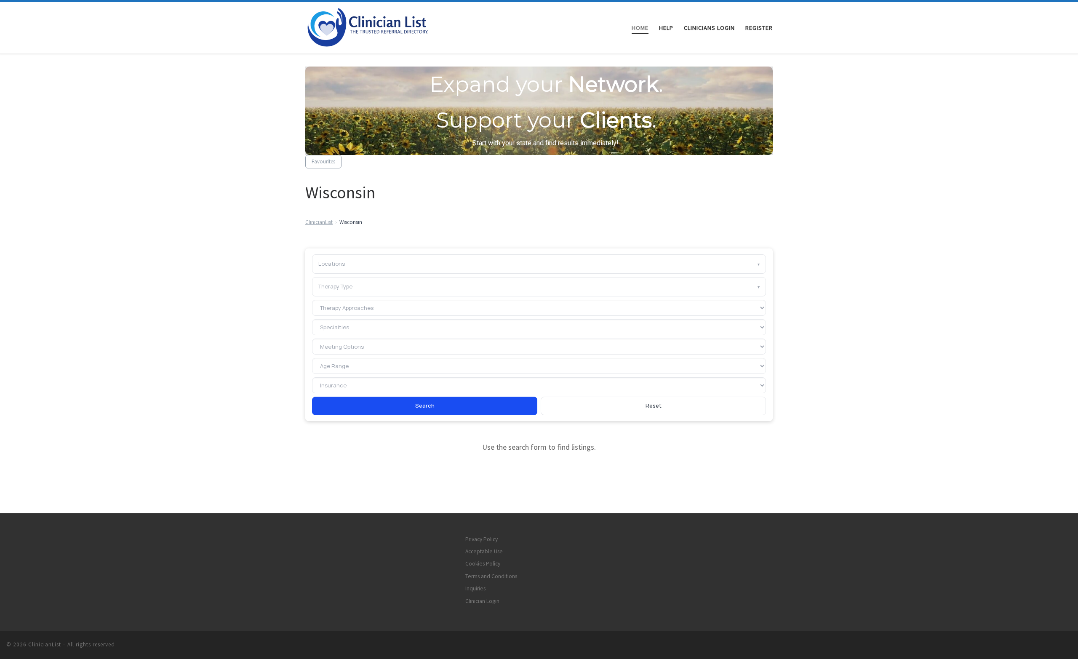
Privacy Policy (481, 539)
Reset (654, 405)
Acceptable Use (484, 551)
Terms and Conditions (491, 576)
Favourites (323, 161)
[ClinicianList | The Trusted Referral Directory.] (378, 26)
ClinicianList (319, 222)
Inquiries (475, 588)
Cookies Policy (482, 563)
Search (425, 405)
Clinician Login (482, 601)
